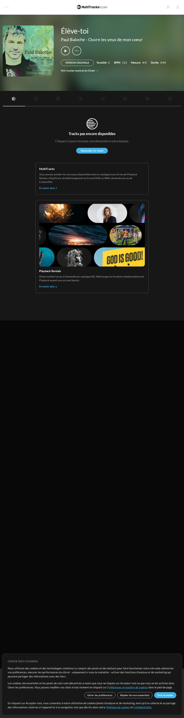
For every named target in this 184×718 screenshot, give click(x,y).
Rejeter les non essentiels (134, 695)
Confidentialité (142, 707)
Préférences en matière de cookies (127, 687)
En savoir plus (47, 187)
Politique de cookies (118, 707)
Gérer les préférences (99, 695)
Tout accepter (165, 695)
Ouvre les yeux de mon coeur (115, 39)
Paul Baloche (73, 39)
